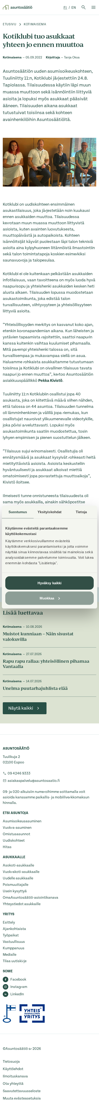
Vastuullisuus (14, 942)
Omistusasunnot (16, 834)
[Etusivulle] (17, 7)
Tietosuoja (11, 1061)
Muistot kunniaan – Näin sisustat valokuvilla (38, 637)
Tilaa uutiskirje (14, 961)
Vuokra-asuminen (17, 828)
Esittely (9, 922)
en (73, 8)
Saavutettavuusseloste (22, 1091)
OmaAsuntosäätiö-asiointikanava (30, 897)
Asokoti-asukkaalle (18, 865)
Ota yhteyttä (13, 1084)
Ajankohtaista (14, 929)
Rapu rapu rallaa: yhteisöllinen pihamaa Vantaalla (46, 664)
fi (65, 8)
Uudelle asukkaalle (18, 878)
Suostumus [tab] (18, 512)
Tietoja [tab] (81, 512)
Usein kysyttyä (15, 891)
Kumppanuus (13, 948)
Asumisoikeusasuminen (22, 821)
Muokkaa (47, 598)
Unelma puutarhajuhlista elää (35, 689)
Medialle (9, 955)
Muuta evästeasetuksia (22, 1098)
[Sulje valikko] (93, 7)
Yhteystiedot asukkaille (22, 904)
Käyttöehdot (13, 1069)
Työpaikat (11, 935)
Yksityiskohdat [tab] (49, 512)
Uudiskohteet (14, 840)
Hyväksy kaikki (49, 583)
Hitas (7, 847)
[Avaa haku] (83, 7)
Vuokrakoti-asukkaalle (21, 872)
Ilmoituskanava (15, 1076)
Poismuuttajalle (15, 885)
